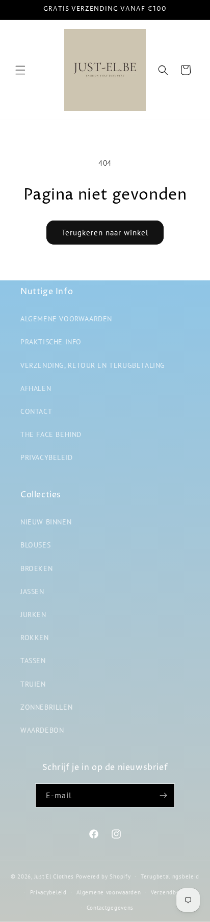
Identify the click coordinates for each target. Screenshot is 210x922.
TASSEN (33, 660)
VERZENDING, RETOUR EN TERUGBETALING (92, 365)
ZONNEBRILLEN (46, 707)
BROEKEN (36, 568)
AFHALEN (35, 388)
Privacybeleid (48, 892)
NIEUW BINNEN (45, 521)
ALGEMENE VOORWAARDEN (66, 318)
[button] (20, 70)
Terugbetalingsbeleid (170, 876)
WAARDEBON (42, 730)
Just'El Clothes (54, 876)
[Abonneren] (163, 795)
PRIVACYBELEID (46, 457)
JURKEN (33, 614)
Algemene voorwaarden (108, 892)
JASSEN (32, 591)
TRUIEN (33, 684)
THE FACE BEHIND (51, 434)
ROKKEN (34, 637)
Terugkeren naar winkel (105, 232)
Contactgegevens (110, 907)
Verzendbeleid (170, 892)
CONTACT (36, 411)
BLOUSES (35, 545)
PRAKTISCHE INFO (51, 341)
